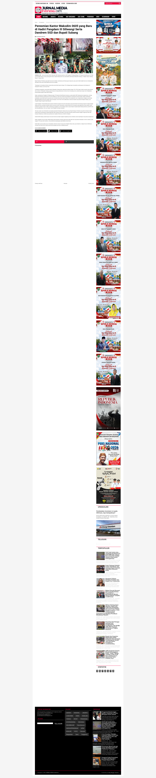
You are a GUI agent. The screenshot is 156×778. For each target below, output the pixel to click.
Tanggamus (84, 734)
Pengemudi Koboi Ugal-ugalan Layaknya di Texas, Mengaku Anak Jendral (110, 713)
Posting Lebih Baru (38, 183)
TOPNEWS (51, 3)
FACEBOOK (57, 3)
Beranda (65, 183)
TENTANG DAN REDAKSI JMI (42, 3)
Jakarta (53, 17)
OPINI (82, 728)
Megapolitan (69, 734)
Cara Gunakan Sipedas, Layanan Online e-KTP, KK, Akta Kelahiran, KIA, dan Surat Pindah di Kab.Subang (110, 736)
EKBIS (77, 716)
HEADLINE (85, 716)
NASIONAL (77, 712)
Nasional (45, 17)
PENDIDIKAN (84, 719)
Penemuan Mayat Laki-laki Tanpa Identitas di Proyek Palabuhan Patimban (110, 748)
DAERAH (68, 712)
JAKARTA (84, 712)
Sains (77, 734)
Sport (114, 17)
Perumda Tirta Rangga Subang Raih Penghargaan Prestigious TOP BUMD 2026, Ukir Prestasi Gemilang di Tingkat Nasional (112, 625)
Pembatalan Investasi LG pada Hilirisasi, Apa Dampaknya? (106, 512)
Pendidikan (90, 17)
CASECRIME (69, 716)
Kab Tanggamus (70, 17)
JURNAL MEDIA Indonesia (52, 772)
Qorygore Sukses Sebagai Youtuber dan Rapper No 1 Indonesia (112, 580)
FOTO (75, 731)
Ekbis (97, 17)
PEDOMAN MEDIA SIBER (71, 3)
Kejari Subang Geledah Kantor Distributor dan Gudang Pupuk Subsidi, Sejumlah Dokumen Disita (112, 568)
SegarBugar (105, 17)
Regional (60, 17)
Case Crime (81, 17)
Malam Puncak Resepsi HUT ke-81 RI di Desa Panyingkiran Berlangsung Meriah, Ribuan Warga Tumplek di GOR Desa (112, 593)
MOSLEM (68, 731)
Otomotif (82, 731)
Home (36, 22)
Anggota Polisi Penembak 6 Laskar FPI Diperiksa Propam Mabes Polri (110, 759)
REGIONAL (81, 722)
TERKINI (68, 719)
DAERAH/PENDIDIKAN (72, 728)
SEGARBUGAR (70, 725)
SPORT (76, 719)
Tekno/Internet (80, 725)
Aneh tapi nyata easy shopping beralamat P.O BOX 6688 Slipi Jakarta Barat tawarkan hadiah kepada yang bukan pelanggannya (112, 555)
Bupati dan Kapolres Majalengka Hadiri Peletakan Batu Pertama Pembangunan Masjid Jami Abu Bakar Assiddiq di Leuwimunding (112, 640)
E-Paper (63, 3)
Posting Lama (91, 183)
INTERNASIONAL (70, 722)
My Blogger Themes (114, 772)
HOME (38, 17)
